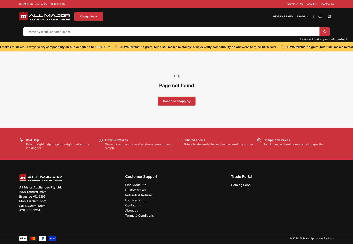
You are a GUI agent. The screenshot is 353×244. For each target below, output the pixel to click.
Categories (87, 16)
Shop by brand (282, 16)
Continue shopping (176, 101)
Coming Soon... (242, 185)
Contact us (327, 4)
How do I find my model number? (323, 39)
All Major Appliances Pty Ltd (316, 238)
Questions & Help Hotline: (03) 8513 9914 (42, 4)
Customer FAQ (294, 4)
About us (312, 4)
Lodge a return (135, 200)
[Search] (320, 16)
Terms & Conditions (139, 215)
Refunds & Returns (139, 195)
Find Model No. (136, 185)
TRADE (301, 16)
